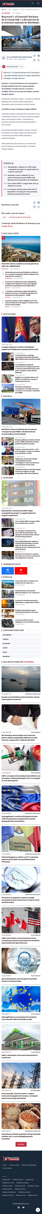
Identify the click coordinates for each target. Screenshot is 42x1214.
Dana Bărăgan (35, 1090)
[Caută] (33, 3)
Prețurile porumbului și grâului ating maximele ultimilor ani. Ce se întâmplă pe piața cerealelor (21, 1136)
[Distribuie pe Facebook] (38, 56)
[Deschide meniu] (38, 3)
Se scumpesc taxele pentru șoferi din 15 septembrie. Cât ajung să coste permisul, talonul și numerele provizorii (22, 191)
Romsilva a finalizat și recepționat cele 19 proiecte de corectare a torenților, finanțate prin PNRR (27, 390)
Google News (7, 226)
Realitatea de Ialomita (24, 1192)
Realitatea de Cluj (20, 1195)
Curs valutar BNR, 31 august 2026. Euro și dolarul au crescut (23, 184)
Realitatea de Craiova (8, 1183)
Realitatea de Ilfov (7, 1189)
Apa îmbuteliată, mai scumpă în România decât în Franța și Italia (19, 980)
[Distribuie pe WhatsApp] (34, 60)
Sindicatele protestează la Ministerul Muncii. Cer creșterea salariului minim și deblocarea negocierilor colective (21, 274)
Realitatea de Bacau (20, 1189)
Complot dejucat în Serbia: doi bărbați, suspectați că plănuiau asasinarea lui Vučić (20, 348)
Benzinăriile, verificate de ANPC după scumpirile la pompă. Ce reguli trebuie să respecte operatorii (23, 169)
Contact (4, 1165)
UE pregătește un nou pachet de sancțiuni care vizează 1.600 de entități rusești (19, 1018)
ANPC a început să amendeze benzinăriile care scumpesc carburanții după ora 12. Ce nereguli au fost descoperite (21, 778)
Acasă (5, 9)
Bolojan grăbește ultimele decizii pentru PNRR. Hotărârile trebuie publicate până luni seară (27, 442)
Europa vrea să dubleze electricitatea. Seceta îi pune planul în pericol (20, 698)
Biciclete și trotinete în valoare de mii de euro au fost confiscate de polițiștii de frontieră (27, 556)
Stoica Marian (35, 732)
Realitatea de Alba (7, 1186)
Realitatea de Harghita (22, 1183)
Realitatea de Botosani (22, 57)
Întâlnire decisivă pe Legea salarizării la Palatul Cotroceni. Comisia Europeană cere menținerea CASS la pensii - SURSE (21, 293)
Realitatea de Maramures (9, 1192)
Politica (7, 297)
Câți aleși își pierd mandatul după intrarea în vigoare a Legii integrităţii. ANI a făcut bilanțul (27, 471)
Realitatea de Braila (20, 1186)
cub (4, 217)
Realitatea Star (29, 1179)
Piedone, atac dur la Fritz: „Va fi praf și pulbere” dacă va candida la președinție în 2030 (27, 451)
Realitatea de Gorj (33, 1195)
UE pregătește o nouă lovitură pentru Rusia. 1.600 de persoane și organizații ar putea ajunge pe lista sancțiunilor (20, 818)
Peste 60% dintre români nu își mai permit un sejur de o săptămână (26, 583)
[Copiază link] (34, 56)
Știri (10, 9)
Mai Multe (21, 1144)
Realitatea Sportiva (18, 1179)
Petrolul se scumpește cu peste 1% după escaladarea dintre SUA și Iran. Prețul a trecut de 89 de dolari (21, 900)
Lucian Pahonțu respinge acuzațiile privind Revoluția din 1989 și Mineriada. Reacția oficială (27, 357)
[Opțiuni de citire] (38, 1210)
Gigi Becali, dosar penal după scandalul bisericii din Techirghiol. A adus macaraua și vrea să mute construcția (27, 462)
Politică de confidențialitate (28, 1165)
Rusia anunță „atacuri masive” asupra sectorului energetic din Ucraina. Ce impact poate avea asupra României (20, 1095)
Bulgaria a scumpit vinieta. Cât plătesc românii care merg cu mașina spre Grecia (26, 379)
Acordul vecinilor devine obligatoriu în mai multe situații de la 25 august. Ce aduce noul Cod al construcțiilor (21, 303)
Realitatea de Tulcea (7, 1195)
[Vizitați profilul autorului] (3, 58)
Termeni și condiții (14, 1165)
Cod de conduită (6, 1168)
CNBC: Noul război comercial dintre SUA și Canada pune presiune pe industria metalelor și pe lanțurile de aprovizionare (21, 940)
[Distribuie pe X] (38, 60)
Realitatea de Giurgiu (33, 1186)
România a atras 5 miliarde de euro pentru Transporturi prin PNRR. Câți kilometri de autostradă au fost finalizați (23, 177)
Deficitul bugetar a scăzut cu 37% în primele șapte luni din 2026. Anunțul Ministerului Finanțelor (20, 859)
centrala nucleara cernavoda (19, 217)
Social (7, 288)
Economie (15, 9)
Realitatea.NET (6, 1179)
